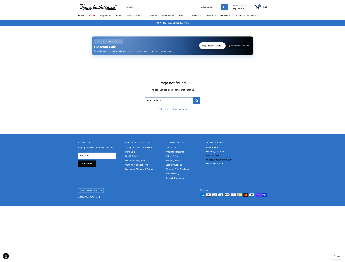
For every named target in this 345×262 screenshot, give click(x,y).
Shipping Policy (173, 160)
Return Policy (172, 156)
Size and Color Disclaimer (178, 169)
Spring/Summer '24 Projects (138, 147)
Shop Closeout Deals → (212, 46)
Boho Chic (130, 152)
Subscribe (87, 163)
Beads (210, 15)
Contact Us (171, 147)
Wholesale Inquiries (175, 152)
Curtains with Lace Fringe (137, 165)
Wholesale (225, 15)
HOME (81, 15)
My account (239, 8)
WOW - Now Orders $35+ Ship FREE (172, 23)
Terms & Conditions (175, 178)
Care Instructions (174, 165)
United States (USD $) (89, 190)
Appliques (166, 15)
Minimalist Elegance (135, 160)
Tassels (195, 15)
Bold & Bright (131, 156)
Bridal (181, 15)
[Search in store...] (196, 100)
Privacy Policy (172, 173)
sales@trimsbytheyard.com (219, 159)
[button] (6, 256)
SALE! (92, 15)
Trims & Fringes (134, 15)
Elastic (119, 15)
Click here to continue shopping (172, 109)
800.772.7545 (212, 155)
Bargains (103, 15)
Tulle (151, 15)
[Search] (224, 7)
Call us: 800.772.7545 (245, 15)
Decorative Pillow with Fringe (139, 169)
